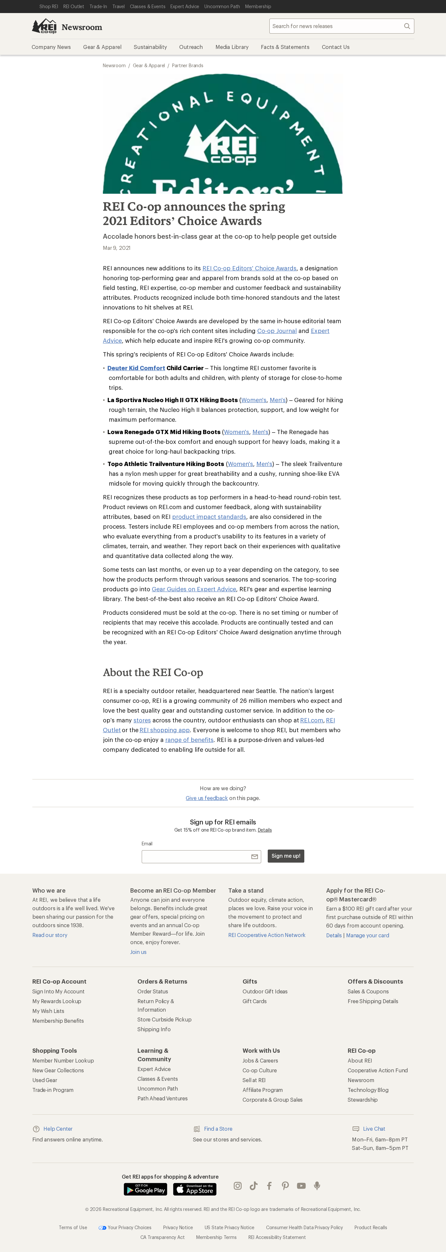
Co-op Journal (277, 330)
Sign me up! (286, 855)
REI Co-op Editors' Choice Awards (249, 268)
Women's (253, 399)
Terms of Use (73, 1227)
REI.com (311, 720)
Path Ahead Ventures (162, 1098)
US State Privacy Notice (229, 1227)
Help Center (57, 1128)
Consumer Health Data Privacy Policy (304, 1227)
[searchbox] (341, 26)
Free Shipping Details (373, 1001)
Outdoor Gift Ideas (265, 991)
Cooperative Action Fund (378, 1070)
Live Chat (374, 1128)
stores (142, 720)
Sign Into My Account (58, 991)
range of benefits (189, 739)
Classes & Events (157, 1079)
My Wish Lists (48, 1011)
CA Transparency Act (162, 1237)
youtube (301, 1186)
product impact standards (209, 516)
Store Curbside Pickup (164, 1019)
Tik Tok (253, 1186)
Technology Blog (368, 1090)
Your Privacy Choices (128, 1227)
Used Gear (44, 1080)
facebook (269, 1186)
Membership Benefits (58, 1021)
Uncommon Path (157, 1088)
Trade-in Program (52, 1090)
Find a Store (218, 1128)
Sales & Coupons (368, 991)
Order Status (152, 991)
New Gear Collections (58, 1070)
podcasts (317, 1186)
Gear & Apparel (149, 65)
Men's (278, 399)
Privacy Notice (178, 1227)
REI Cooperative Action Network (267, 935)
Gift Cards (254, 1001)
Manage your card (367, 935)
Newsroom (82, 27)
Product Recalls (371, 1227)
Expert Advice (154, 1069)
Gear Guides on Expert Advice (194, 589)
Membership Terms (216, 1237)
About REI (360, 1060)
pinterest (285, 1186)
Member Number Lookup (63, 1060)
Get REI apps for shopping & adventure (170, 1176)
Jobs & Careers (260, 1060)
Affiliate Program (263, 1090)
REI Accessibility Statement (277, 1237)
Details (265, 830)
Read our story (49, 935)
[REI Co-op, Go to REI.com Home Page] (44, 26)
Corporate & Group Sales (273, 1099)
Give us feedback (207, 798)
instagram (237, 1186)
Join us (138, 952)
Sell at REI (254, 1080)
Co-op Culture (260, 1070)
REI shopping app (164, 729)
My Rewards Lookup (56, 1001)
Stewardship (363, 1099)
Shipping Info (154, 1029)
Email (147, 843)
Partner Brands (187, 65)
